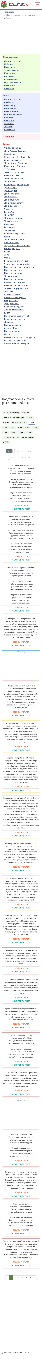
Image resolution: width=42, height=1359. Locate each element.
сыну (5, 412)
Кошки (7, 313)
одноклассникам (11, 437)
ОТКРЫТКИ (25, 458)
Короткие (8, 117)
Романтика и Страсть (14, 319)
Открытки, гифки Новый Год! (18, 157)
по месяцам (18, 417)
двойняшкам (27, 437)
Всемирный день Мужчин (16, 184)
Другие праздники (13, 218)
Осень (7, 258)
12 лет (5, 432)
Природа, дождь (12, 331)
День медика (10, 190)
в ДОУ (6, 442)
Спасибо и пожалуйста (15, 297)
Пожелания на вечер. (14, 270)
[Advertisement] (21, 372)
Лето (6, 255)
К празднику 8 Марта (14, 166)
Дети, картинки (11, 303)
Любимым (9, 64)
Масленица (9, 230)
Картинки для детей (14, 307)
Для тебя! (8, 291)
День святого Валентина (16, 163)
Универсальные (11, 70)
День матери (10, 187)
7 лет (12, 427)
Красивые (9, 120)
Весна (7, 252)
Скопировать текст (21, 509)
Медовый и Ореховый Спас (17, 245)
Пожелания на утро (13, 273)
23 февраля (9, 169)
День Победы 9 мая (13, 178)
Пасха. (7, 236)
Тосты (6, 95)
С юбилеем (9, 88)
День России (10, 181)
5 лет (31, 422)
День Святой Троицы (14, 239)
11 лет (35, 427)
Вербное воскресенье (14, 233)
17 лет (29, 432)
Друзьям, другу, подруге (16, 288)
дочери (25, 412)
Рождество (9, 227)
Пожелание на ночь (13, 279)
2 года (6, 422)
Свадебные (9, 154)
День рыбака (10, 206)
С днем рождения (12, 61)
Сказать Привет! (12, 294)
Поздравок (9, 12)
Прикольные (10, 108)
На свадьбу (9, 67)
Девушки (8, 322)
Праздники (9, 85)
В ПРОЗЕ (13, 458)
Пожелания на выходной (16, 285)
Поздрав (17, 4)
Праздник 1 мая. (11, 175)
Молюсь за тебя (11, 221)
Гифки (6, 144)
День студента (11, 200)
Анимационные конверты (16, 343)
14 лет (21, 432)
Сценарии (8, 136)
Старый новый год (13, 160)
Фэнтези (8, 334)
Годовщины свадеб (13, 82)
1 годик (30, 417)
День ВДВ (9, 215)
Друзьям (8, 127)
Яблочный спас (11, 242)
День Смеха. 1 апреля (14, 172)
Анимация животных (14, 310)
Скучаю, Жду (10, 328)
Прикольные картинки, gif (16, 316)
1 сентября (9, 212)
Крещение (9, 224)
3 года (15, 422)
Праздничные (11, 111)
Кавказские (9, 129)
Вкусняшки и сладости (15, 340)
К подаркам (9, 73)
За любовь (9, 123)
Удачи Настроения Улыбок (17, 264)
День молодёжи (11, 194)
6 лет (5, 427)
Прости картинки (12, 325)
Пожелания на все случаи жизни (19, 267)
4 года (23, 422)
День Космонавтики (14, 203)
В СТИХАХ (28, 451)
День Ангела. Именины (15, 151)
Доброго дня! (10, 276)
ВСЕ (9, 451)
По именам (9, 76)
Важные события (12, 79)
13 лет (13, 432)
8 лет (20, 427)
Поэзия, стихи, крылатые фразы (19, 337)
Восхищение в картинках (16, 261)
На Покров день (12, 248)
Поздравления (11, 57)
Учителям (8, 209)
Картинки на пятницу (14, 282)
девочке (7, 417)
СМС (18, 451)
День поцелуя (11, 197)
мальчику (14, 412)
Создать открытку (21, 505)
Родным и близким (13, 114)
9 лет (27, 427)
